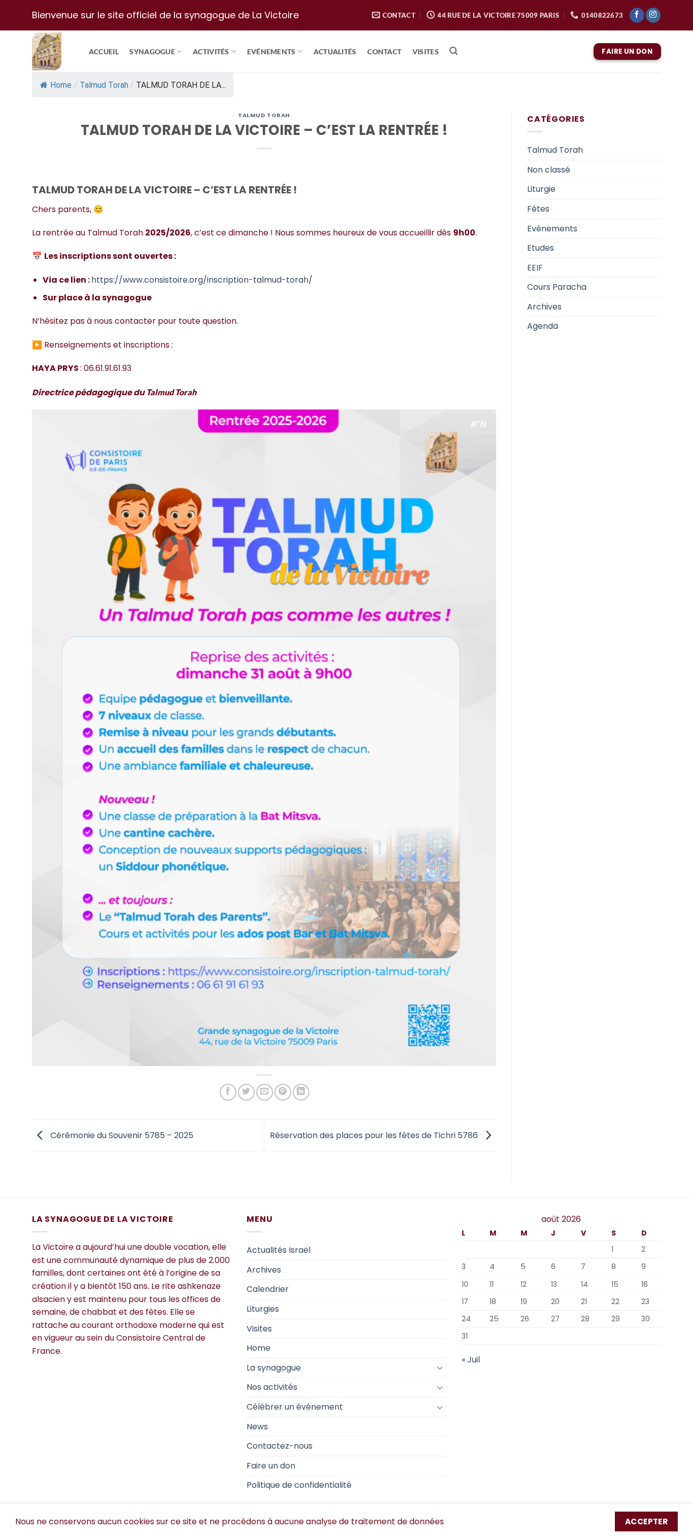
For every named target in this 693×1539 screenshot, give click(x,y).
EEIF (535, 267)
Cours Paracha (556, 287)
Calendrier (268, 1289)
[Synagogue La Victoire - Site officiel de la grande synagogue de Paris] (50, 51)
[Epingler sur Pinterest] (282, 1092)
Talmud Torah (104, 85)
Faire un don (271, 1466)
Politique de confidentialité (299, 1485)
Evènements (552, 228)
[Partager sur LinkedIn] (301, 1092)
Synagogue (152, 51)
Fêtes (538, 209)
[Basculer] (440, 1367)
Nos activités (272, 1387)
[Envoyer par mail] (264, 1092)
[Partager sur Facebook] (228, 1092)
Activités (211, 51)
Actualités (335, 52)
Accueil (104, 52)
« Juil (471, 1359)
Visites (425, 52)
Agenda (542, 326)
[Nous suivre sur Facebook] (637, 15)
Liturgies (263, 1309)
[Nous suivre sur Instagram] (653, 15)
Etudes (540, 248)
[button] (454, 51)
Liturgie (541, 189)
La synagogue (274, 1368)
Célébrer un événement (295, 1407)
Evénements (271, 51)
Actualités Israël (278, 1250)
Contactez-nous (280, 1446)
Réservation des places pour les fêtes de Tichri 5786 (375, 1135)
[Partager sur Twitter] (246, 1092)
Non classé (548, 170)
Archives (544, 307)
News (257, 1426)
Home (61, 85)
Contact (384, 52)
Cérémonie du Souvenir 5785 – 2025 (120, 1135)
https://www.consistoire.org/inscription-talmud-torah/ (202, 280)
